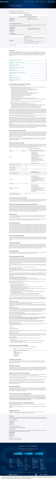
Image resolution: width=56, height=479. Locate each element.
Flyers (25, 462)
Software (25, 1)
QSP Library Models (11, 466)
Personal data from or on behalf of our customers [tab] (16, 62)
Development (18, 461)
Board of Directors (34, 460)
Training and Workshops (20, 465)
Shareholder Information (35, 466)
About (45, 1)
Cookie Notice (42, 467)
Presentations (26, 464)
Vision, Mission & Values (43, 468)
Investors (41, 1)
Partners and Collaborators (42, 464)
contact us (34, 430)
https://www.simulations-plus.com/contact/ (35, 29)
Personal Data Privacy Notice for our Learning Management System (34, 41)
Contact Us (52, 1)
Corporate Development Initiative (35, 467)
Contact (41, 461)
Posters (26, 463)
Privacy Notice (42, 466)
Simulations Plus (42, 460)
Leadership (41, 463)
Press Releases (26, 465)
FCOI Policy (41, 469)
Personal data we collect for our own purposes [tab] (16, 67)
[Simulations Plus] (5, 1)
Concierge (18, 464)
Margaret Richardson (16, 430)
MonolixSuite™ (11, 461)
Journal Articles (27, 461)
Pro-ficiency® (11, 465)
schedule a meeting (28, 448)
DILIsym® (10, 463)
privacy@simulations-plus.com (35, 19)
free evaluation (24, 448)
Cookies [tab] (10, 74)
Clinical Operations (19, 462)
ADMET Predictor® (11, 462)
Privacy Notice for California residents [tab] (15, 79)
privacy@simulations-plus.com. (41, 232)
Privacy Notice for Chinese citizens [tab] (14, 77)
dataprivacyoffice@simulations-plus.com (34, 28)
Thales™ (10, 464)
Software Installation (27, 466)
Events (33, 1)
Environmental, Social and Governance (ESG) (35, 461)
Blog (25, 460)
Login (49, 1)
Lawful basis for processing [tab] (13, 69)
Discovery (18, 460)
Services (30, 1)
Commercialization (19, 463)
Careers (41, 462)
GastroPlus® (10, 460)
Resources (37, 1)
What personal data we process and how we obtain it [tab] (17, 72)
